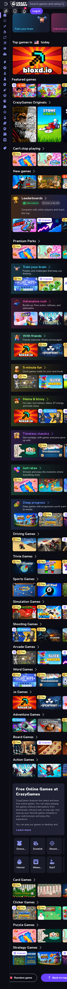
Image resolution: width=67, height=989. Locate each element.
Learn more (23, 830)
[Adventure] (5, 68)
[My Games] (15, 11)
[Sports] (5, 123)
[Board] (5, 79)
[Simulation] (5, 117)
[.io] (5, 101)
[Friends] (6, 11)
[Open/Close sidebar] (6, 4)
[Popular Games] (5, 32)
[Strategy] (5, 128)
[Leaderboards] (5, 54)
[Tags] (5, 148)
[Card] (5, 84)
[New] (5, 26)
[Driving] (5, 95)
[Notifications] (24, 11)
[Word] (5, 140)
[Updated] (5, 37)
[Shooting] (5, 112)
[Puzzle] (5, 106)
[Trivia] (5, 134)
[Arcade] (5, 73)
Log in (36, 11)
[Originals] (5, 43)
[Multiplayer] (5, 48)
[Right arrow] (59, 23)
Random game (23, 978)
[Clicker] (5, 90)
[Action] (5, 62)
